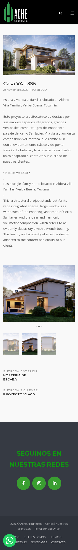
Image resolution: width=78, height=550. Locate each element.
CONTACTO (58, 542)
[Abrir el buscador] (60, 13)
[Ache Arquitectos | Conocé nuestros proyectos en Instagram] (39, 483)
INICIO (16, 537)
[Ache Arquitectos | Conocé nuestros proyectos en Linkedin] (54, 483)
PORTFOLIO (39, 90)
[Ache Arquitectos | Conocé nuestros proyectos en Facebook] (23, 483)
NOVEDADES (39, 542)
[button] (8, 293)
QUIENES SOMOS (34, 537)
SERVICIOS (56, 537)
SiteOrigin (54, 529)
